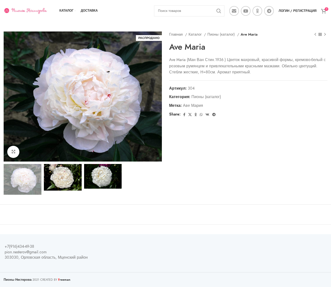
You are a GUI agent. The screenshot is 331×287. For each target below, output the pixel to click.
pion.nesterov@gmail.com (26, 252)
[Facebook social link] (184, 114)
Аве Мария (193, 105)
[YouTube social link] (246, 11)
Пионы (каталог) (221, 34)
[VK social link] (207, 114)
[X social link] (190, 114)
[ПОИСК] (218, 10)
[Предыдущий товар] (315, 34)
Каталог (196, 34)
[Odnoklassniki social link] (257, 11)
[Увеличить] (13, 152)
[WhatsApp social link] (201, 114)
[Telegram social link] (269, 11)
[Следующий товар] (325, 34)
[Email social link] (234, 11)
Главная (176, 34)
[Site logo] (25, 10)
